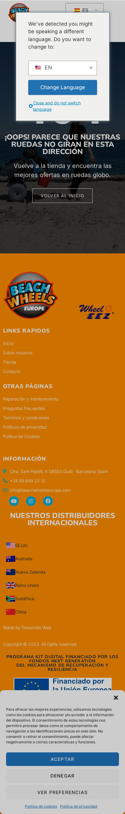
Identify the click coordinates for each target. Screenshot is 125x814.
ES (84, 10)
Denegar (62, 776)
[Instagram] (31, 501)
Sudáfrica (24, 598)
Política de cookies (41, 806)
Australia (23, 558)
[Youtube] (14, 501)
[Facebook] (48, 501)
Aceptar (62, 759)
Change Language (62, 87)
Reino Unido (27, 585)
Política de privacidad (78, 806)
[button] (116, 698)
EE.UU (21, 545)
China (20, 611)
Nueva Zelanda (30, 571)
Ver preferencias (62, 792)
